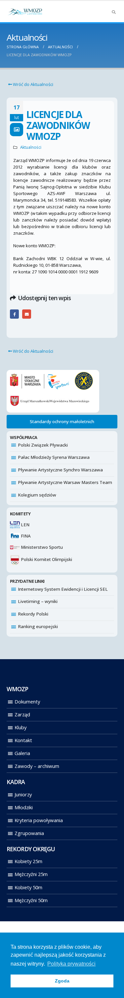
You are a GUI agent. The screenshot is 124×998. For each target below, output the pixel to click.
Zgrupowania (29, 833)
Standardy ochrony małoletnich (62, 421)
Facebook (14, 313)
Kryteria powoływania (39, 820)
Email (26, 313)
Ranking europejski (38, 626)
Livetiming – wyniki (38, 601)
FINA (25, 536)
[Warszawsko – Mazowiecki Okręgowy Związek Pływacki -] (25, 12)
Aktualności (30, 147)
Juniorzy (23, 794)
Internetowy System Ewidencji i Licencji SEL (63, 589)
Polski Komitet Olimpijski (46, 559)
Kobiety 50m (28, 887)
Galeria (22, 753)
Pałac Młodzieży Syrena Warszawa (54, 457)
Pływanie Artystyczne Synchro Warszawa (60, 470)
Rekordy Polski (33, 614)
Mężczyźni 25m (31, 874)
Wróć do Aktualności (32, 84)
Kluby (20, 727)
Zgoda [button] (62, 980)
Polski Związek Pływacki (43, 445)
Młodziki (24, 807)
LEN (24, 525)
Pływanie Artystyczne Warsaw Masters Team (65, 482)
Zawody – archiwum (37, 766)
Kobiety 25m (28, 861)
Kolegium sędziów (37, 495)
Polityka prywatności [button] (71, 964)
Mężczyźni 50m (31, 900)
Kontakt (23, 740)
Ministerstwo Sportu (41, 547)
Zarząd (22, 714)
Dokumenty (27, 701)
